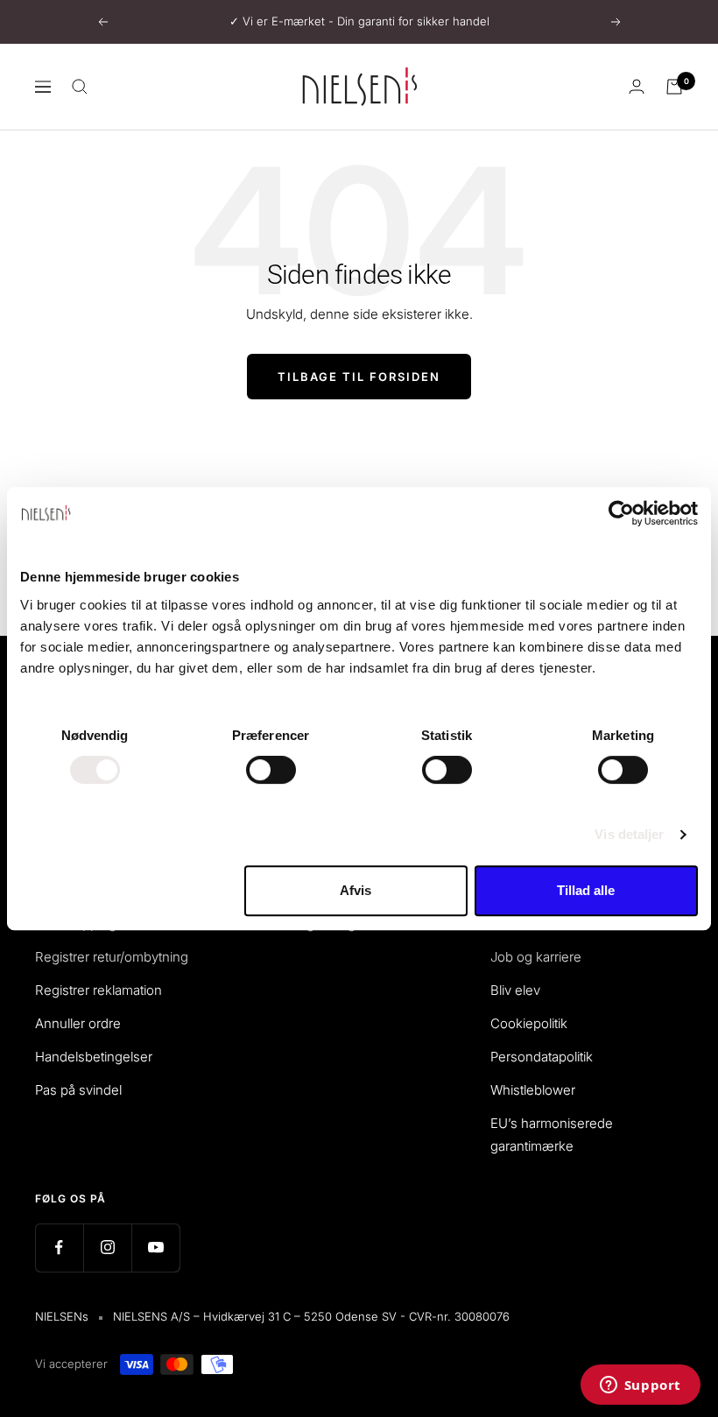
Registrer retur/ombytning (111, 956)
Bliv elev (515, 990)
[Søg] (80, 87)
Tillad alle (586, 890)
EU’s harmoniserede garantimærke (551, 1134)
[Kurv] (674, 87)
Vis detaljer (629, 834)
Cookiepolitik (528, 1023)
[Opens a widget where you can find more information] (640, 1386)
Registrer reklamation (98, 990)
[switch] (271, 770)
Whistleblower (532, 1090)
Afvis (355, 890)
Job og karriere (535, 956)
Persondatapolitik (541, 1056)
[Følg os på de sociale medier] (59, 1247)
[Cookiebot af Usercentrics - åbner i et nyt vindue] (621, 513)
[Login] (636, 86)
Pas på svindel (78, 1090)
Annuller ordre (78, 1023)
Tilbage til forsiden (359, 377)
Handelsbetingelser (93, 1056)
